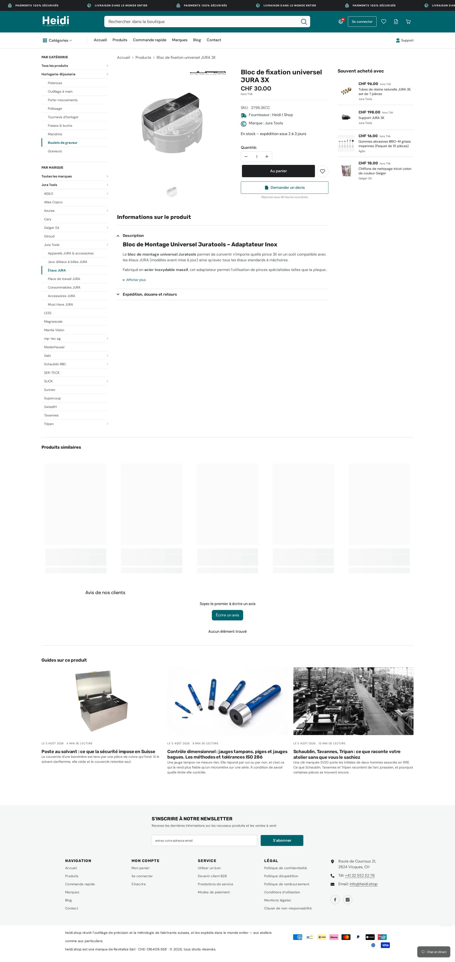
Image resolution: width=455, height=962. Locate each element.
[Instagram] (347, 899)
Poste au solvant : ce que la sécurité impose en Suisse (98, 751)
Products (143, 57)
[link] (322, 171)
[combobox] (201, 21)
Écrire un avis (227, 615)
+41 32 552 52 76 (360, 875)
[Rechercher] (207, 21)
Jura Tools (49, 185)
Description (133, 235)
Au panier (277, 170)
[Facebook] (335, 899)
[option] (172, 123)
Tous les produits (54, 65)
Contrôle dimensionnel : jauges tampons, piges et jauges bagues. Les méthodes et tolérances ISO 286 (227, 754)
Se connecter (362, 21)
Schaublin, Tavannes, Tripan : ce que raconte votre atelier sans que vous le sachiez (347, 754)
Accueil (123, 57)
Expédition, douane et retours (150, 294)
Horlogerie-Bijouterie (58, 74)
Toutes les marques (56, 176)
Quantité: (249, 147)
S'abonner (282, 840)
